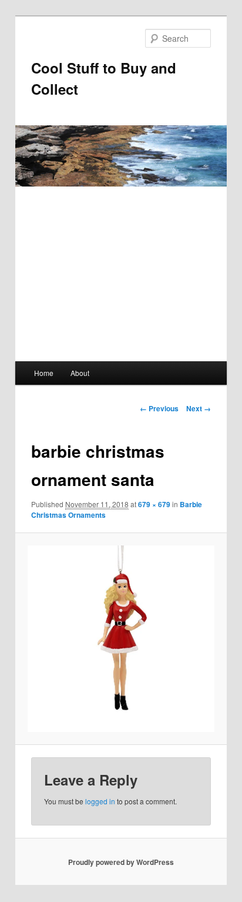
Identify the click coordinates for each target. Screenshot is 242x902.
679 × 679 (154, 504)
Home (43, 373)
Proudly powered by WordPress (121, 862)
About (79, 373)
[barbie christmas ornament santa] (121, 638)
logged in (100, 801)
